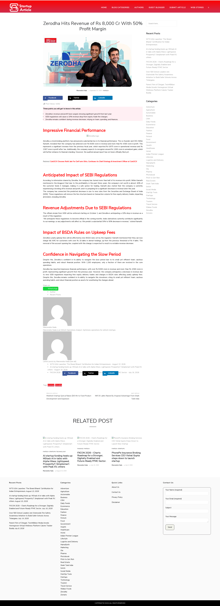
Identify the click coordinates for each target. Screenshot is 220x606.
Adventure (150, 107)
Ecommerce (150, 124)
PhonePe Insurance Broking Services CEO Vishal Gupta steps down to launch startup (126, 457)
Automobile (150, 113)
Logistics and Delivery (155, 160)
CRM (148, 119)
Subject (168, 508)
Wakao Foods (151, 207)
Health (149, 145)
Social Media (151, 189)
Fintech (106, 90)
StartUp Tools (151, 192)
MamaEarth (150, 163)
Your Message (170, 516)
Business (149, 116)
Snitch (148, 186)
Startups (52, 451)
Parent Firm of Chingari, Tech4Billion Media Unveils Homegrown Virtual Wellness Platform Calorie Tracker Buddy (30, 526)
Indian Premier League (155, 154)
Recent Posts (55, 295)
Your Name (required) (173, 490)
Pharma (149, 172)
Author (52, 292)
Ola (147, 169)
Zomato (149, 213)
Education (150, 127)
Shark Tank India (152, 183)
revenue (51, 385)
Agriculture (150, 110)
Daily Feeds (150, 122)
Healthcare (150, 148)
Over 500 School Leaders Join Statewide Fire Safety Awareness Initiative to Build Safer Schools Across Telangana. (30, 516)
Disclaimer (116, 502)
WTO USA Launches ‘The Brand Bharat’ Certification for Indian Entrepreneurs (80, 364)
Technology (61, 451)
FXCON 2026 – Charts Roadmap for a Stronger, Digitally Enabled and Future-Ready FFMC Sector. (91, 457)
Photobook (150, 175)
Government (151, 142)
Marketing (150, 166)
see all (73, 361)
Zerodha (58, 385)
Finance (80, 448)
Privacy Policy (117, 497)
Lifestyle (149, 157)
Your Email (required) (173, 499)
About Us (115, 487)
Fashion (149, 130)
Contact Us (116, 492)
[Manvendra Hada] (57, 311)
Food (148, 139)
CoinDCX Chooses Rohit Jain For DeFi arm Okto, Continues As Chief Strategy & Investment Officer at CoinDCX (93, 161)
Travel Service (151, 204)
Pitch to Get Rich (153, 178)
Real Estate (150, 181)
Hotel (148, 151)
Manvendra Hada (82, 90)
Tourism (149, 201)
